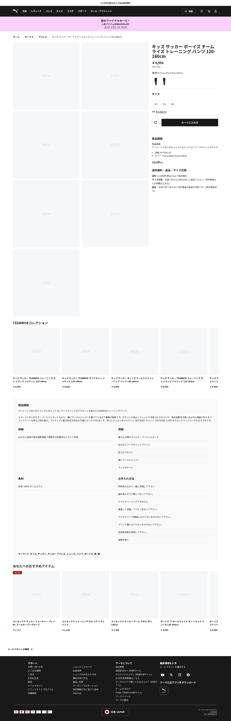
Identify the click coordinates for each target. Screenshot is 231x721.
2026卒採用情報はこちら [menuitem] (128, 678)
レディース (115, 27)
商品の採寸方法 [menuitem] (80, 678)
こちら (166, 183)
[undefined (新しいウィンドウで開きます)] (164, 691)
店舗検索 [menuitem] (32, 693)
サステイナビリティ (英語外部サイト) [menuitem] (134, 674)
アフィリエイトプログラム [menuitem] (40, 689)
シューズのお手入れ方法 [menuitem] (84, 674)
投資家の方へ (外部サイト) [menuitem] (128, 670)
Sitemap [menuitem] (77, 693)
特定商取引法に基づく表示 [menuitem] (85, 689)
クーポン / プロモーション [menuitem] (85, 685)
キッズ (124, 27)
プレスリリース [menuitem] (123, 696)
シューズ (71, 553)
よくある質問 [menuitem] (34, 670)
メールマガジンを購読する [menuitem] (173, 666)
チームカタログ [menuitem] (123, 688)
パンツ (79, 553)
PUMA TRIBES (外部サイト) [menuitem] (129, 692)
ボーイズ (29, 36)
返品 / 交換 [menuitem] (78, 681)
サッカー (42, 553)
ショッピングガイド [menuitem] (82, 666)
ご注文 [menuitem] (31, 674)
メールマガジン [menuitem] (35, 685)
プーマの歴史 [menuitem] (122, 700)
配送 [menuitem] (30, 681)
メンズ (107, 27)
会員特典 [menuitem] (77, 670)
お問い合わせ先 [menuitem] (35, 666)
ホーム (16, 36)
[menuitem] (24, 11)
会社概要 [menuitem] (120, 666)
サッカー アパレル (56, 553)
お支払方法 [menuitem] (33, 678)
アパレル (42, 36)
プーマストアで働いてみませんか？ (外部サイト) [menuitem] (136, 683)
